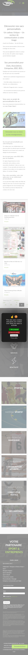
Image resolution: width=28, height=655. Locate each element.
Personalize (14, 335)
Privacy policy (14, 338)
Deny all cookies (14, 332)
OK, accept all (14, 329)
